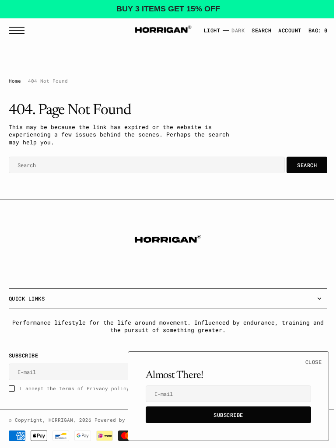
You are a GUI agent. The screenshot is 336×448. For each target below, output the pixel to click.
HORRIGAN (61, 420)
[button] (19, 30)
